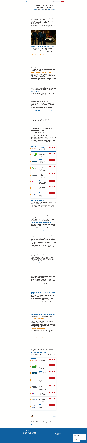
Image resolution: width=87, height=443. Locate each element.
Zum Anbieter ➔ (52, 147)
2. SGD (40, 364)
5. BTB (40, 173)
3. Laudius (40, 159)
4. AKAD (40, 377)
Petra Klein (54, 9)
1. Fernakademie (41, 147)
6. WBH (40, 180)
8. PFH (40, 192)
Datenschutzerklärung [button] (76, 439)
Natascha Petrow (35, 9)
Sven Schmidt (41, 9)
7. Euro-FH (40, 186)
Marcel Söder (48, 9)
